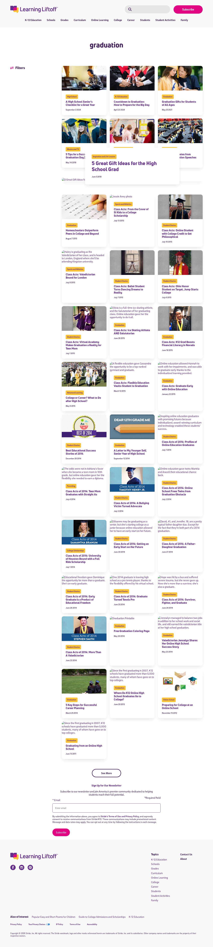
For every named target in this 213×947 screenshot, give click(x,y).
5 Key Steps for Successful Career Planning (81, 706)
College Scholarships (75, 550)
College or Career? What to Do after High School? (83, 399)
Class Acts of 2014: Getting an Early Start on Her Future (131, 545)
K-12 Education (33, 20)
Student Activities (165, 20)
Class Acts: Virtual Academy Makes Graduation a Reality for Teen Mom (83, 345)
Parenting (71, 486)
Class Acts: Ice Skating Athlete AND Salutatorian (132, 331)
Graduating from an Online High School (84, 747)
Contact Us (186, 854)
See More (106, 773)
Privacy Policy (16, 924)
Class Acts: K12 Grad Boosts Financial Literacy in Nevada (178, 343)
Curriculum (80, 20)
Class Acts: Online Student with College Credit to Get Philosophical (177, 233)
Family (184, 20)
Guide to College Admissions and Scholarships (102, 916)
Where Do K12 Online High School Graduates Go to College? (129, 696)
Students (145, 20)
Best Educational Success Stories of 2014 (81, 452)
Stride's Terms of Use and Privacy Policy (120, 816)
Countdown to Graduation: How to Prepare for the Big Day (132, 103)
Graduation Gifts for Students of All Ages (179, 103)
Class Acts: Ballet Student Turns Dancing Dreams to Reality (129, 289)
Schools (51, 20)
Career (131, 20)
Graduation (167, 96)
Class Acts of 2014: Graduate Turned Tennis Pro (130, 598)
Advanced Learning (75, 392)
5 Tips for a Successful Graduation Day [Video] (79, 155)
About (183, 858)
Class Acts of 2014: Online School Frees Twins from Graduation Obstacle (177, 491)
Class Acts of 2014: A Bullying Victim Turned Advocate (131, 504)
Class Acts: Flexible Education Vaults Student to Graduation (131, 384)
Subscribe (188, 9)
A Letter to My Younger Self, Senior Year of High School (130, 452)
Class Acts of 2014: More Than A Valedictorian (83, 653)
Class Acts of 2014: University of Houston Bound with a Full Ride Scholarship (83, 559)
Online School (168, 699)
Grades (64, 20)
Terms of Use (75, 924)
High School (72, 96)
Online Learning (99, 20)
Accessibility (92, 924)
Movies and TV (73, 149)
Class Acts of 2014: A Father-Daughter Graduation (179, 545)
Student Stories (169, 225)
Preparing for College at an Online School (177, 706)
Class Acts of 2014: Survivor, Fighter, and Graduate (179, 601)
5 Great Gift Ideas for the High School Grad (124, 166)
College (118, 20)
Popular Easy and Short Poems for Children (53, 916)
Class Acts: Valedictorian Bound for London (80, 276)
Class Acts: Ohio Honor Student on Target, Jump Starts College (180, 289)
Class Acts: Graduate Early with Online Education (177, 387)
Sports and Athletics (123, 204)
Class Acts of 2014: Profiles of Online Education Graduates (179, 443)
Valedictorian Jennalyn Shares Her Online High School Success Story (180, 643)
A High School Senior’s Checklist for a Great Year (80, 103)
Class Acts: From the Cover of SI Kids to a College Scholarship (131, 212)
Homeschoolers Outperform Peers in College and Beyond (82, 231)
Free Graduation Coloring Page (131, 631)
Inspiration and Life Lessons (104, 156)
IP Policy (59, 924)
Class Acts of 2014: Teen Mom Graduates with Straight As (83, 492)
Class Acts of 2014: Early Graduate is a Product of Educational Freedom (80, 600)
